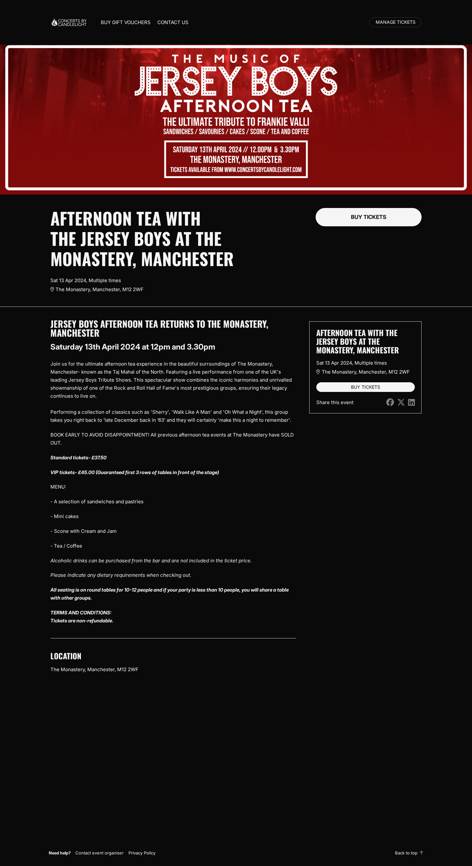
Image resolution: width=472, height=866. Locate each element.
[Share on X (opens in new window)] (401, 402)
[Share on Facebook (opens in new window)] (390, 402)
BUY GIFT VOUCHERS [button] (126, 22)
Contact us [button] (172, 22)
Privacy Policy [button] (141, 852)
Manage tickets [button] (395, 22)
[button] (99, 852)
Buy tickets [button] (368, 217)
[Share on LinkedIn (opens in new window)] (411, 402)
